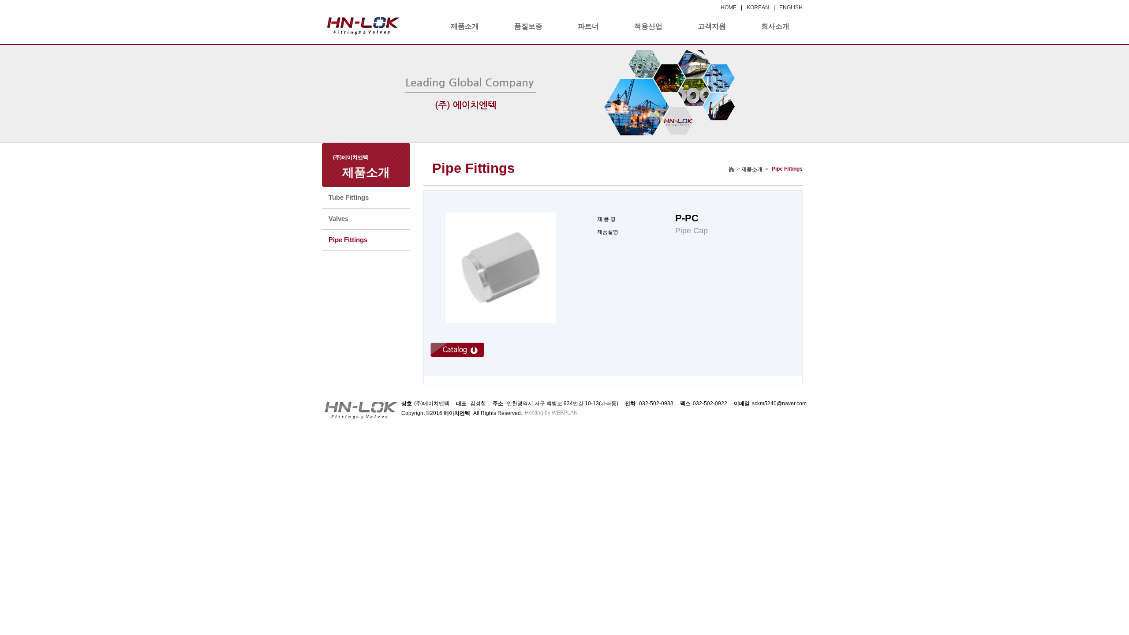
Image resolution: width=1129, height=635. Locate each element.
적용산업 (648, 26)
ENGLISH (791, 7)
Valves (338, 218)
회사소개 (775, 26)
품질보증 (528, 26)
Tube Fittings (349, 197)
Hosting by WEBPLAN (551, 413)
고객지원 (712, 26)
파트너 (588, 26)
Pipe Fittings (348, 239)
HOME (728, 7)
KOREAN (758, 7)
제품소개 (465, 26)
